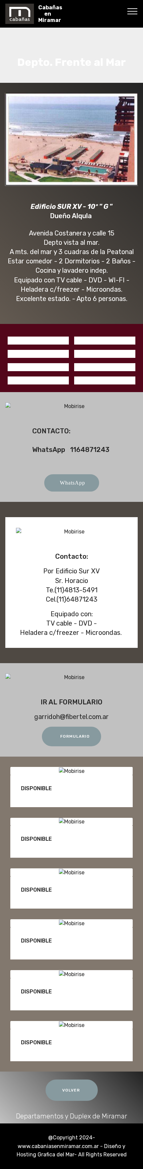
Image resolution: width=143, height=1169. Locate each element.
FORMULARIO (75, 736)
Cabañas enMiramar (50, 13)
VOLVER (71, 1090)
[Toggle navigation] (132, 11)
